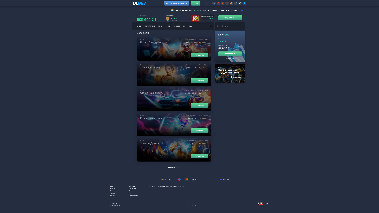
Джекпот (112, 193)
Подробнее (230, 58)
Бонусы (234, 10)
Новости (112, 188)
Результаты (199, 55)
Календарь (224, 10)
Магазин (215, 10)
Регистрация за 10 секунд (176, 3)
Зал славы (132, 186)
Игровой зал (187, 10)
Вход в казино (230, 18)
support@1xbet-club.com (119, 203)
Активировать (230, 54)
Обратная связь (133, 195)
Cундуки (177, 10)
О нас (111, 186)
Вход (196, 3)
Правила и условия (115, 191)
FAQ (130, 193)
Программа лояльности (136, 191)
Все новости (237, 77)
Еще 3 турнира (174, 167)
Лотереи (206, 10)
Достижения (132, 188)
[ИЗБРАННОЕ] (211, 26)
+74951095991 (116, 205)
